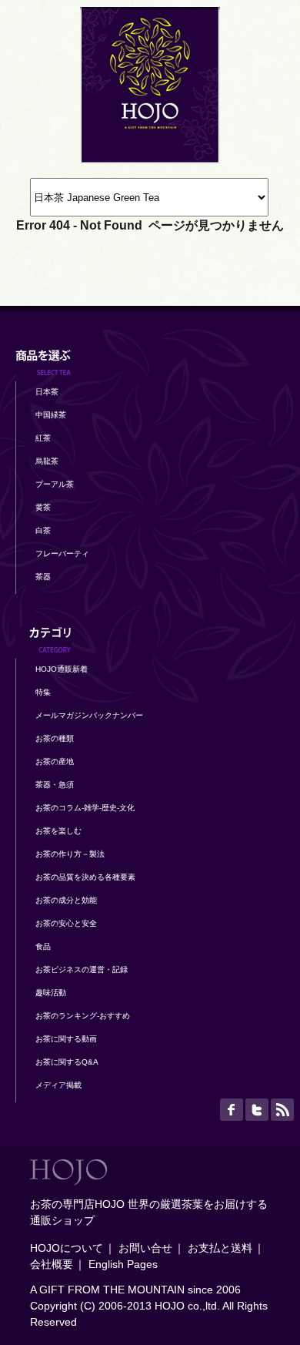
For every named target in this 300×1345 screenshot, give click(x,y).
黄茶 (43, 507)
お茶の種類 (54, 738)
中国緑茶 (50, 415)
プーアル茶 (54, 484)
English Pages (123, 1264)
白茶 (43, 530)
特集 (43, 692)
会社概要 (51, 1264)
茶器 (43, 576)
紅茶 (43, 438)
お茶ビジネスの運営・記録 (81, 969)
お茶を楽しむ (58, 831)
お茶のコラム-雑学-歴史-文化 (85, 807)
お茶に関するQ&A (66, 1062)
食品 (43, 946)
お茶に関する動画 (66, 1039)
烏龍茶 (46, 461)
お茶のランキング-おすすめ (82, 1015)
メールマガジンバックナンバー (89, 715)
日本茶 (46, 391)
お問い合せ (145, 1248)
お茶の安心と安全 (66, 923)
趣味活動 (50, 992)
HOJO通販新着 (61, 669)
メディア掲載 (58, 1085)
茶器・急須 (54, 784)
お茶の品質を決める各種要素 (85, 877)
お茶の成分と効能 (66, 900)
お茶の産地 (54, 761)
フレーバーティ (62, 553)
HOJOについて (66, 1248)
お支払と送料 (220, 1248)
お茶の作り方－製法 (70, 854)
